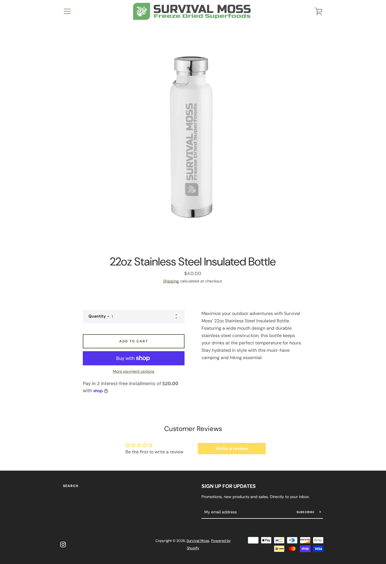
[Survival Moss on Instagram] (63, 544)
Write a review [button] (232, 448)
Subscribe (306, 512)
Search (71, 486)
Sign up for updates (228, 486)
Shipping (171, 281)
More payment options (133, 371)
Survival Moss (198, 540)
